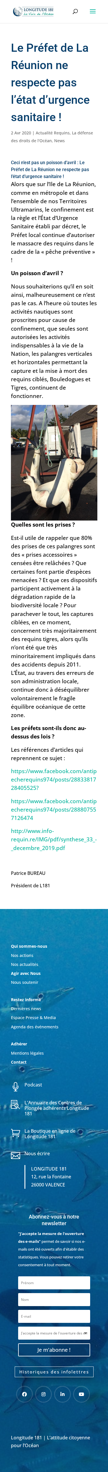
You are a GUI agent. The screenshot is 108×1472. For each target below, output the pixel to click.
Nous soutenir (24, 982)
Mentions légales (27, 1053)
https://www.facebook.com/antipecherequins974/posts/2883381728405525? (54, 779)
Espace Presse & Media (33, 1017)
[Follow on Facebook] (24, 1394)
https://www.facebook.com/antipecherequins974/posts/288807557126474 (54, 809)
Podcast (33, 1085)
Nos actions (22, 955)
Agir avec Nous (26, 973)
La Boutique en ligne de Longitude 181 (49, 1134)
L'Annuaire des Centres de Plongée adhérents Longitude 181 (56, 1108)
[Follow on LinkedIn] (62, 1394)
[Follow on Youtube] (81, 1394)
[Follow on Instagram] (43, 1394)
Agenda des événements (34, 1027)
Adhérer (19, 1044)
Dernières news (26, 1008)
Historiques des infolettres (54, 1372)
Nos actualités (24, 964)
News (59, 140)
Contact (18, 1062)
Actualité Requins (53, 133)
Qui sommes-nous (29, 946)
